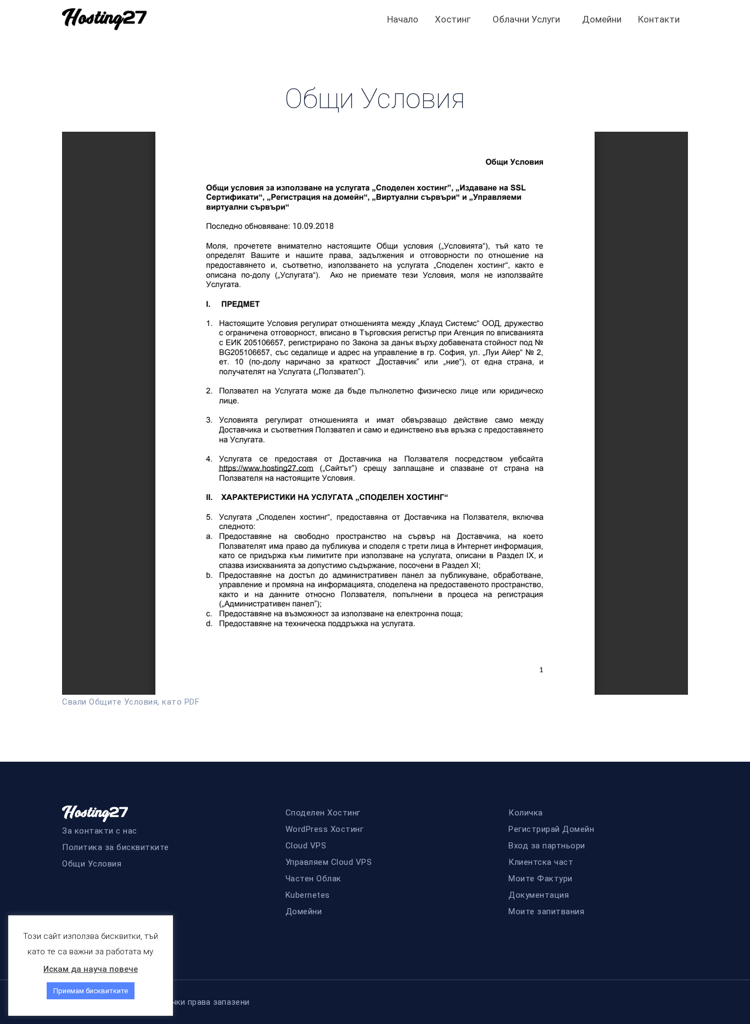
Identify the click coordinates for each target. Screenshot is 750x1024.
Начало (402, 19)
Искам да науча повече (90, 969)
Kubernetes (308, 895)
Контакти (659, 19)
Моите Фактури (540, 879)
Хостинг (453, 19)
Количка (525, 813)
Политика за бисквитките (115, 847)
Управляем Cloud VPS (329, 862)
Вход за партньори (546, 846)
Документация (538, 895)
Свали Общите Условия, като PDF (130, 702)
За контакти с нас (99, 831)
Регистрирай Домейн (551, 829)
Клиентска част (540, 862)
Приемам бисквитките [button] (90, 991)
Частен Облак (314, 879)
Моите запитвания (546, 911)
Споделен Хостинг (323, 813)
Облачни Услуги (526, 19)
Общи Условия (91, 864)
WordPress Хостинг (325, 829)
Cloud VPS (306, 846)
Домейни (602, 19)
